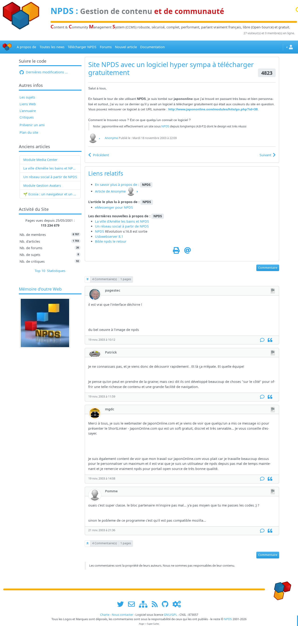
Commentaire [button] (267, 268)
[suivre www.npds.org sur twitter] (122, 604)
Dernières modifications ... (46, 72)
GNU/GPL (170, 615)
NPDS (62, 11)
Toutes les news (52, 47)
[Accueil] (7, 47)
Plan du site (29, 132)
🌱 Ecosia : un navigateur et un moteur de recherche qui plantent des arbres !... (50, 194)
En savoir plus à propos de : (117, 184)
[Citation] (270, 340)
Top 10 (40, 271)
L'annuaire (28, 111)
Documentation (152, 47)
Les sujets (27, 97)
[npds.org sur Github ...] (167, 604)
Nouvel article (126, 47)
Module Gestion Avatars (42, 185)
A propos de (26, 47)
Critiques (27, 117)
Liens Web (28, 104)
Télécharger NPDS (82, 47)
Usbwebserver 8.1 (109, 236)
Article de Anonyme (110, 191)
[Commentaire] (262, 340)
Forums (106, 47)
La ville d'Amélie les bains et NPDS (50, 168)
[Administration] (177, 604)
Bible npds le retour (110, 241)
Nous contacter (122, 615)
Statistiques (56, 271)
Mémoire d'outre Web (40, 289)
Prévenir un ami (32, 125)
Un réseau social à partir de (45, 177)
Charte (104, 615)
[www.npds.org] (281, 589)
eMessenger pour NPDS (114, 207)
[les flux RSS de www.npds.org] (156, 604)
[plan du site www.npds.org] (145, 604)
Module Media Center (40, 159)
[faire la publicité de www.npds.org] (133, 604)
